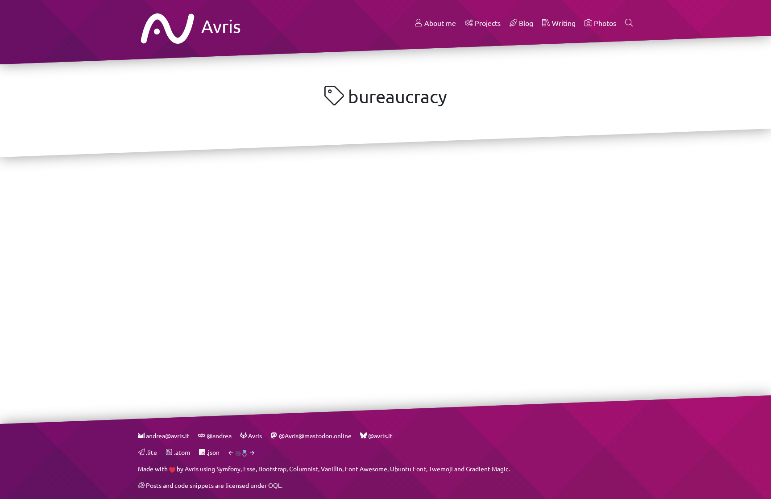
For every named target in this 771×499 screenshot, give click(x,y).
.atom (181, 452)
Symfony (228, 469)
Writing (563, 23)
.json (212, 452)
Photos (604, 23)
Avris (219, 26)
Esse (249, 469)
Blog (525, 23)
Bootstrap (272, 469)
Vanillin (331, 469)
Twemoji (441, 469)
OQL (274, 485)
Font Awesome (366, 469)
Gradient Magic (487, 469)
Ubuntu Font (408, 469)
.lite (151, 452)
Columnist (303, 469)
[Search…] (629, 23)
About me (439, 23)
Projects (487, 23)
